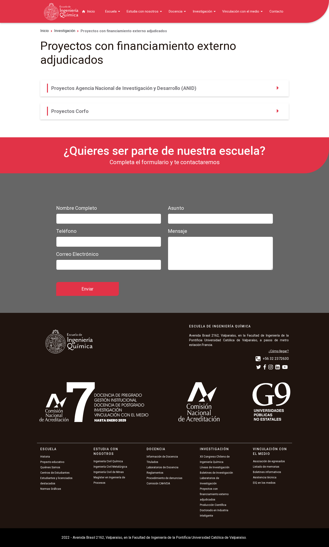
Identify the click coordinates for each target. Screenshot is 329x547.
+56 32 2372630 (276, 358)
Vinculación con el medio (240, 11)
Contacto (276, 11)
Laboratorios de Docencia (162, 467)
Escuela (111, 11)
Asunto (176, 208)
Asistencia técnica (264, 477)
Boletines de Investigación (216, 472)
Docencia (175, 11)
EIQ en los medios (264, 482)
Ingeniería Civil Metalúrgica (110, 466)
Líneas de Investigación (214, 467)
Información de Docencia (162, 456)
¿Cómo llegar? (279, 351)
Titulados (152, 462)
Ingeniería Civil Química (108, 461)
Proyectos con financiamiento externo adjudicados (214, 494)
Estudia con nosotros (142, 11)
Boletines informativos (267, 472)
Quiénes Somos (50, 467)
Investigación (202, 11)
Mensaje (177, 231)
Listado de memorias (266, 466)
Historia (45, 456)
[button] (164, 88)
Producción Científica (213, 505)
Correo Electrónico (77, 254)
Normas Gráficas (50, 488)
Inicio (91, 11)
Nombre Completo (76, 208)
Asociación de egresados (269, 461)
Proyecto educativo (52, 462)
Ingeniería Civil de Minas (109, 472)
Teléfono (66, 231)
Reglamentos (155, 472)
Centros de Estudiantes (55, 472)
